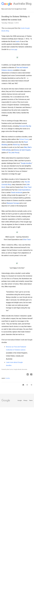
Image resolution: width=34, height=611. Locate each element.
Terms (30, 400)
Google (20, 400)
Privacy (26, 400)
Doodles (8, 378)
